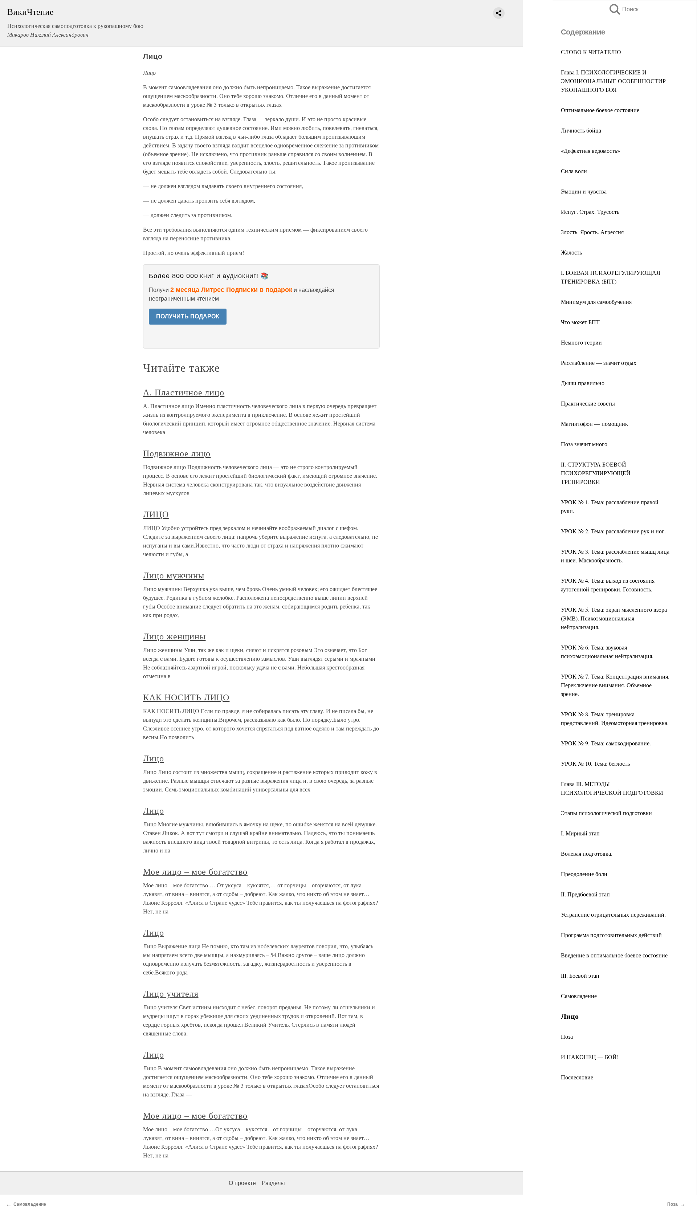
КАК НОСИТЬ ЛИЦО (186, 697)
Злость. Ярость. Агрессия (592, 232)
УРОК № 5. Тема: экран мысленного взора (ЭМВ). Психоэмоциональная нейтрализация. (614, 618)
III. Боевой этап (580, 975)
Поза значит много (584, 444)
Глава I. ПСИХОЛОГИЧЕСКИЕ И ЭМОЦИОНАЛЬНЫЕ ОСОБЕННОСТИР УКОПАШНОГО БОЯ (613, 80)
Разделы (273, 1183)
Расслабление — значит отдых (598, 362)
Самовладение (579, 996)
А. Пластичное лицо (183, 392)
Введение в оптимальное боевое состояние (614, 955)
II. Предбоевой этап (585, 894)
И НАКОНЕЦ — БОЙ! (590, 1057)
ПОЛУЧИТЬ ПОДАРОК (187, 316)
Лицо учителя (171, 993)
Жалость (571, 252)
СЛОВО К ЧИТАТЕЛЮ (591, 52)
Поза (567, 1036)
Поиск (623, 9)
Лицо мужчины (173, 575)
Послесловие (577, 1077)
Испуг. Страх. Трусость (590, 211)
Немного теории (581, 342)
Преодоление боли (584, 874)
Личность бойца (581, 130)
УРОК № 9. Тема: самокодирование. (606, 743)
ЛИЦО (156, 514)
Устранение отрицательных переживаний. (613, 914)
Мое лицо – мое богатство (195, 871)
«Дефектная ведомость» (590, 150)
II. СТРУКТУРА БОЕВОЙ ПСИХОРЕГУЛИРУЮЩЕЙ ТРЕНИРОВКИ (596, 472)
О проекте (242, 1183)
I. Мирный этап (580, 833)
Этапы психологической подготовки (606, 813)
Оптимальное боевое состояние (600, 110)
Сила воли (574, 171)
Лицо (153, 758)
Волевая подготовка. (586, 853)
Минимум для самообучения (596, 301)
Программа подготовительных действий (611, 935)
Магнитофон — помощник (594, 423)
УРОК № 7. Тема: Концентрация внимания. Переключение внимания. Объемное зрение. (615, 684)
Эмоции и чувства (584, 191)
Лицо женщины (174, 636)
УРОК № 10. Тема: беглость (595, 763)
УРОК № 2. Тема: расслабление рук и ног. (613, 531)
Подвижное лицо (177, 453)
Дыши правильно (582, 383)
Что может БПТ (580, 322)
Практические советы (588, 403)
